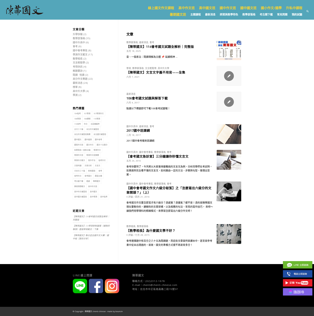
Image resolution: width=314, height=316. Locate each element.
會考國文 (88, 176)
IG (297, 291)
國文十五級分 (102, 145)
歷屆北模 (98, 176)
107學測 (87, 113)
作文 (85, 124)
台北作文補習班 (92, 129)
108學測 (77, 118)
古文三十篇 (78, 129)
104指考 (77, 113)
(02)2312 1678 (297, 273)
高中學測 (93, 196)
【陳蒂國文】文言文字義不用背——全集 (155, 72)
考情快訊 (78, 66)
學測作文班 (78, 155)
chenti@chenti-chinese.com (160, 285)
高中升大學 (163, 68)
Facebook (297, 255)
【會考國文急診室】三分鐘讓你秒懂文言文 (157, 156)
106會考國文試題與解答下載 (147, 98)
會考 (152, 42)
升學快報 (78, 34)
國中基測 (88, 139)
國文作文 (90, 145)
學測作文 (97, 150)
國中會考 (98, 139)
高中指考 (103, 196)
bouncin (119, 311)
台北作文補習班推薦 (82, 134)
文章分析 (88, 165)
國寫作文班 (78, 145)
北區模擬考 (95, 124)
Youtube (297, 282)
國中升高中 (132, 126)
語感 (88, 181)
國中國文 (77, 139)
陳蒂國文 (96, 181)
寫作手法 (91, 160)
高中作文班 (92, 186)
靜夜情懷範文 (79, 186)
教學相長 (131, 226)
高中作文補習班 (80, 191)
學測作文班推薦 (92, 155)
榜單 (75, 86)
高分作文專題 (80, 78)
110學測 (97, 118)
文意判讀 (77, 165)
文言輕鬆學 (151, 68)
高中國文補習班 (80, 196)
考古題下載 (78, 181)
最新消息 (143, 42)
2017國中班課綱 (138, 130)
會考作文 (77, 176)
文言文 (97, 165)
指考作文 (102, 160)
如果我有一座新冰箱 (82, 150)
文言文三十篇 (79, 171)
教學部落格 (132, 42)
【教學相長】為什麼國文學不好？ (150, 230)
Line (297, 264)
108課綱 (87, 118)
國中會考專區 (146, 152)
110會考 (77, 124)
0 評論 (129, 196)
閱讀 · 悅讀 (78, 74)
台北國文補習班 (100, 134)
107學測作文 (99, 113)
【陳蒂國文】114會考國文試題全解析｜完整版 (160, 46)
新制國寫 (91, 171)
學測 (128, 68)
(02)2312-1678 (155, 281)
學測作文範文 (80, 54)
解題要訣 (78, 70)
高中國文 (93, 191)
